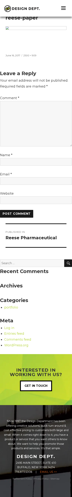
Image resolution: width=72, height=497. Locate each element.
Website (7, 193)
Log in (9, 328)
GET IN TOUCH (36, 386)
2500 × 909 (29, 55)
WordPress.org (16, 345)
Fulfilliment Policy (22, 478)
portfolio (11, 307)
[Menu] (63, 8)
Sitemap (54, 478)
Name (6, 155)
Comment (9, 98)
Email (6, 174)
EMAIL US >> (48, 472)
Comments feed (17, 339)
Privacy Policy (41, 478)
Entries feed (14, 334)
